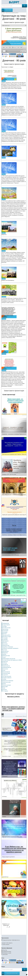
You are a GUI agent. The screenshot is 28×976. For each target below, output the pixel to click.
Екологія (5, 642)
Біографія (5, 632)
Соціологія (5, 674)
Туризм (4, 679)
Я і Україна (5, 691)
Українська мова (6, 682)
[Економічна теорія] (14, 748)
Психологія (5, 668)
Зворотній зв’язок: (11, 940)
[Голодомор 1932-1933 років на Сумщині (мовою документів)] (14, 567)
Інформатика (6, 623)
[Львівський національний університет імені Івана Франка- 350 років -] (14, 506)
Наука (4, 657)
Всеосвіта (5, 954)
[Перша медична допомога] (14, 848)
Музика (4, 654)
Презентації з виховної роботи (12, 12)
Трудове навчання (7, 677)
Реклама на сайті (7, 953)
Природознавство (7, 667)
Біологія (5, 633)
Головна (3, 12)
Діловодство (5, 640)
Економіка (5, 643)
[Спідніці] (14, 808)
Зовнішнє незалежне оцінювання (10, 648)
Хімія (4, 688)
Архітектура (5, 629)
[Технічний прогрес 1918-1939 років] (14, 547)
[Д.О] (14, 708)
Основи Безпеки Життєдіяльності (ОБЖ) (12, 660)
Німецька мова (6, 655)
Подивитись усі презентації (5, 924)
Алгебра (5, 626)
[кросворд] (14, 788)
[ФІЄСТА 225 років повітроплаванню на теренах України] (14, 607)
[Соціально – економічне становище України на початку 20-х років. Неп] (14, 426)
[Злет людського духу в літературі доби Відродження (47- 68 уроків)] (14, 486)
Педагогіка (5, 661)
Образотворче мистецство (9, 658)
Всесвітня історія (7, 636)
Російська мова (6, 673)
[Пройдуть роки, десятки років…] (14, 466)
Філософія (5, 686)
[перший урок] (14, 909)
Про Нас (5, 950)
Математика (6, 651)
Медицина (5, 652)
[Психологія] (14, 768)
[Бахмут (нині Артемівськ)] (9, 272)
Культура (5, 649)
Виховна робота (6, 635)
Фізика (4, 683)
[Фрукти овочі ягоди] (14, 889)
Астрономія (5, 630)
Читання (5, 689)
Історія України (6, 624)
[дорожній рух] (14, 868)
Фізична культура (7, 685)
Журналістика (6, 645)
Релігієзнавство (6, 671)
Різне (4, 670)
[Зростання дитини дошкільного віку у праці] (14, 828)
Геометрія (5, 639)
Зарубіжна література (8, 646)
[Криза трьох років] (14, 406)
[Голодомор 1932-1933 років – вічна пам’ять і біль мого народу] (14, 587)
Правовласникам (7, 951)
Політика (5, 663)
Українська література (8, 680)
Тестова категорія (7, 676)
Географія (5, 638)
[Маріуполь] (9, 226)
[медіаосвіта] (14, 728)
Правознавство (6, 665)
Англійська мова (6, 627)
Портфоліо (5, 664)
